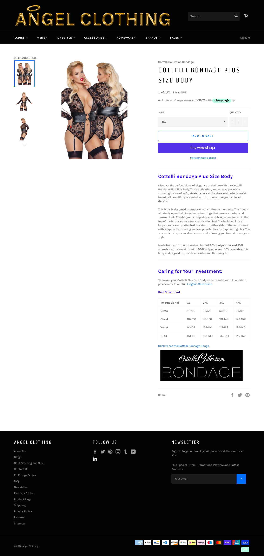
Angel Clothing (30, 546)
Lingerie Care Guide (199, 284)
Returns (19, 517)
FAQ (16, 481)
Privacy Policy (23, 511)
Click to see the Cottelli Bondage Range (183, 346)
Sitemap (19, 523)
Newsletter (21, 487)
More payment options (203, 157)
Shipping (20, 505)
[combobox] (214, 16)
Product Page (22, 499)
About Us (20, 451)
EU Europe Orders (25, 475)
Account (245, 37)
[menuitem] (21, 37)
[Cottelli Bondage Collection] (201, 382)
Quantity (235, 112)
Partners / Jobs (23, 493)
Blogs (17, 457)
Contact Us (21, 469)
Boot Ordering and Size (29, 463)
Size (161, 112)
